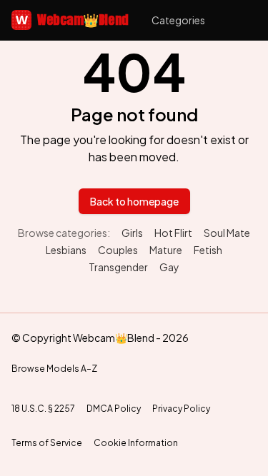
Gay (169, 266)
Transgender (118, 266)
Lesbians (66, 249)
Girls (132, 232)
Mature (165, 249)
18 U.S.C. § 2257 (43, 408)
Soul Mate (227, 232)
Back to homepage (134, 201)
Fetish (208, 249)
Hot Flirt (173, 232)
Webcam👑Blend (72, 19)
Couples (118, 249)
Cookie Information (136, 442)
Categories (178, 20)
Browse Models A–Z (54, 368)
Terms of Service (46, 442)
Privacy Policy (181, 408)
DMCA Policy (113, 408)
